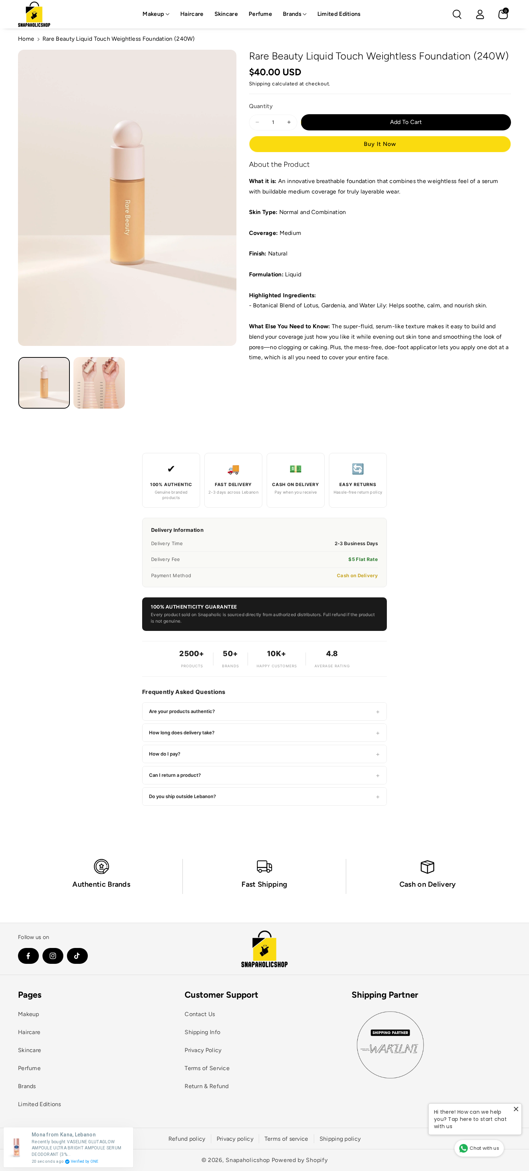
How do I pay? (264, 754)
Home (26, 38)
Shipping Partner (385, 994)
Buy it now (380, 143)
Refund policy (186, 1138)
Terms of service (286, 1138)
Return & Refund (207, 1086)
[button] (156, 14)
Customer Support (221, 994)
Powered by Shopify (300, 1160)
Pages (29, 994)
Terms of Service (207, 1068)
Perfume (29, 1068)
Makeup (153, 13)
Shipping (260, 84)
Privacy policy (235, 1138)
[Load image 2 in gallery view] (99, 383)
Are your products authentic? (264, 711)
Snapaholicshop (248, 1160)
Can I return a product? (264, 775)
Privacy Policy (203, 1050)
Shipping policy (340, 1138)
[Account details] (480, 14)
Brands (292, 13)
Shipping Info (202, 1032)
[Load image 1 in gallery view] (44, 383)
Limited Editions (39, 1104)
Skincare (29, 1050)
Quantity (261, 106)
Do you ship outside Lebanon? (264, 796)
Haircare (29, 1032)
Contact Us (200, 1014)
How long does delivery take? (264, 732)
